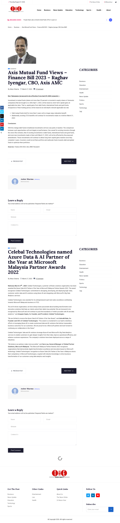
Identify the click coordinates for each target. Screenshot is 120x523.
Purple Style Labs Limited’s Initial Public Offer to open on (40, 20)
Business (47, 10)
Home (39, 10)
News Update (58, 10)
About (108, 10)
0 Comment (39, 89)
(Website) (37, 179)
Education (69, 10)
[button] (106, 20)
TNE (80, 112)
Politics (81, 100)
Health (99, 10)
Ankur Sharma (14, 89)
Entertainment (83, 89)
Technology (79, 10)
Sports (88, 10)
